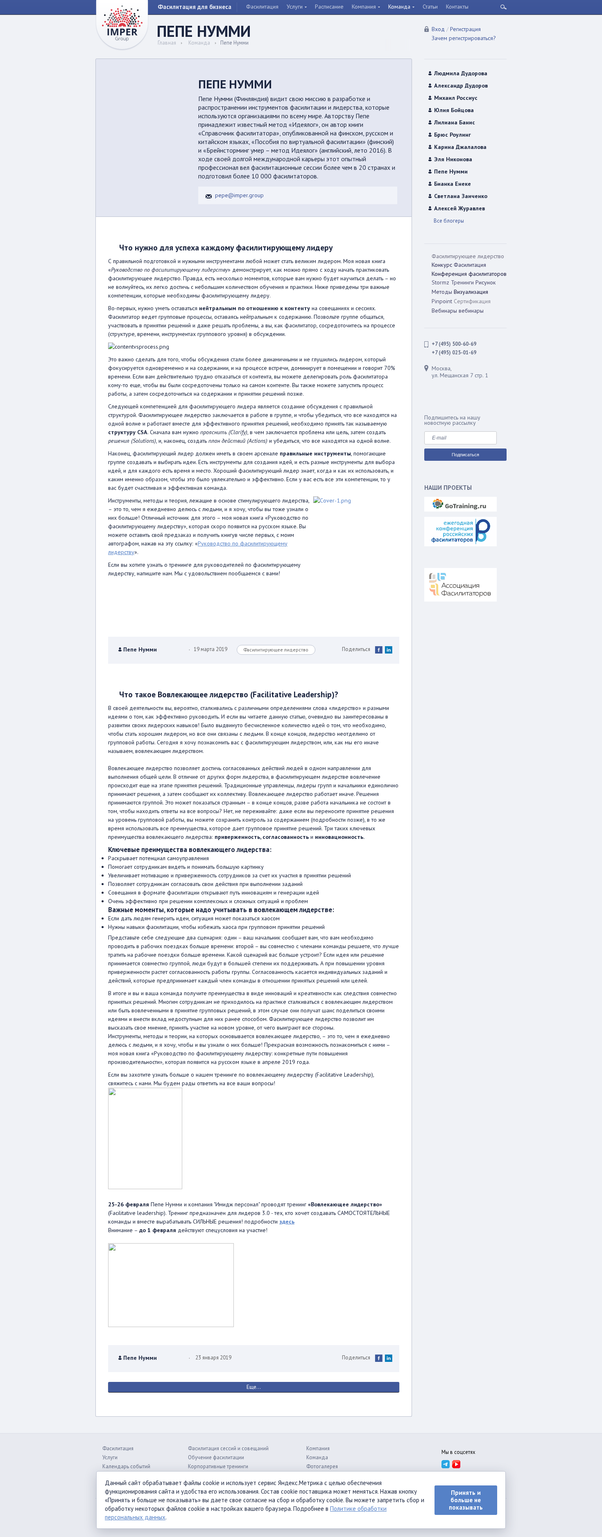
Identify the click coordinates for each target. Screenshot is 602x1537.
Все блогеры (449, 220)
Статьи (430, 6)
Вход (438, 29)
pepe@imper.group (239, 195)
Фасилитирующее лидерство (276, 650)
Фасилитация (262, 6)
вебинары (471, 310)
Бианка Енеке (452, 183)
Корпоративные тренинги (218, 1466)
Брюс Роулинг (452, 134)
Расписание (329, 6)
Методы (442, 291)
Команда (399, 6)
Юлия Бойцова (454, 110)
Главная (167, 42)
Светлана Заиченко (460, 196)
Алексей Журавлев (459, 208)
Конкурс (442, 264)
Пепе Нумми (140, 650)
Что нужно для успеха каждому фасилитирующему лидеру (226, 247)
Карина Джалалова (460, 147)
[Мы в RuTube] (456, 1463)
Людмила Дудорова (460, 73)
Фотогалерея (322, 1466)
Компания (364, 6)
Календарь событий (126, 1466)
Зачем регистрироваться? (464, 38)
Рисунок (485, 282)
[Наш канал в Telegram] (445, 1463)
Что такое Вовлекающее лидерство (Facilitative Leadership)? (228, 694)
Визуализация (471, 291)
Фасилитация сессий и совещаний (228, 1448)
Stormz (440, 282)
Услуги (295, 6)
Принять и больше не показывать (466, 1500)
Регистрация (465, 29)
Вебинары (444, 310)
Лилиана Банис (454, 122)
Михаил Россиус (456, 97)
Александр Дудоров (461, 85)
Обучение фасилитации (216, 1457)
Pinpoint (442, 301)
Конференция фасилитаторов (469, 273)
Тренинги (462, 282)
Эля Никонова (453, 159)
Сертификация (472, 301)
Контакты (457, 6)
